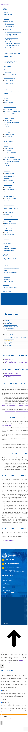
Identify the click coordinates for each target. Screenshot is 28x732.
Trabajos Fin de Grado (9, 339)
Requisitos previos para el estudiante (12, 375)
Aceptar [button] (21, 660)
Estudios (6, 583)
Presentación (7, 320)
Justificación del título (9, 359)
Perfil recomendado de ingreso (11, 373)
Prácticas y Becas (8, 342)
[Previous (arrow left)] (1, 723)
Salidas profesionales (9, 343)
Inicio (5, 579)
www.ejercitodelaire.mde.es (10, 541)
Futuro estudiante (8, 340)
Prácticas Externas (8, 334)
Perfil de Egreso (8, 322)
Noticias (6, 586)
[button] (12, 6)
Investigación (7, 584)
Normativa (9, 332)
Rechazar (3, 662)
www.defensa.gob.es (9, 540)
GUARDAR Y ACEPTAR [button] (6, 712)
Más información (8, 345)
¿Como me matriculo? (9, 376)
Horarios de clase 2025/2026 (11, 326)
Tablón (5, 589)
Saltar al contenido (5, 4)
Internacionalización (8, 590)
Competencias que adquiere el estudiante (13, 361)
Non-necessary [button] (4, 701)
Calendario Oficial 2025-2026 (10, 325)
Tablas (8, 331)
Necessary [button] (3, 689)
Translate (11, 718)
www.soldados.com (8, 538)
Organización (7, 581)
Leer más (8, 662)
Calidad (5, 587)
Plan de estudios (8, 323)
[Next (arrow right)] (2, 723)
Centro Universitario (8, 580)
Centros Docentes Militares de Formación (16, 337)
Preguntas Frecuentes (9, 328)
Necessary (4, 690)
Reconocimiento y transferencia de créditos (14, 329)
